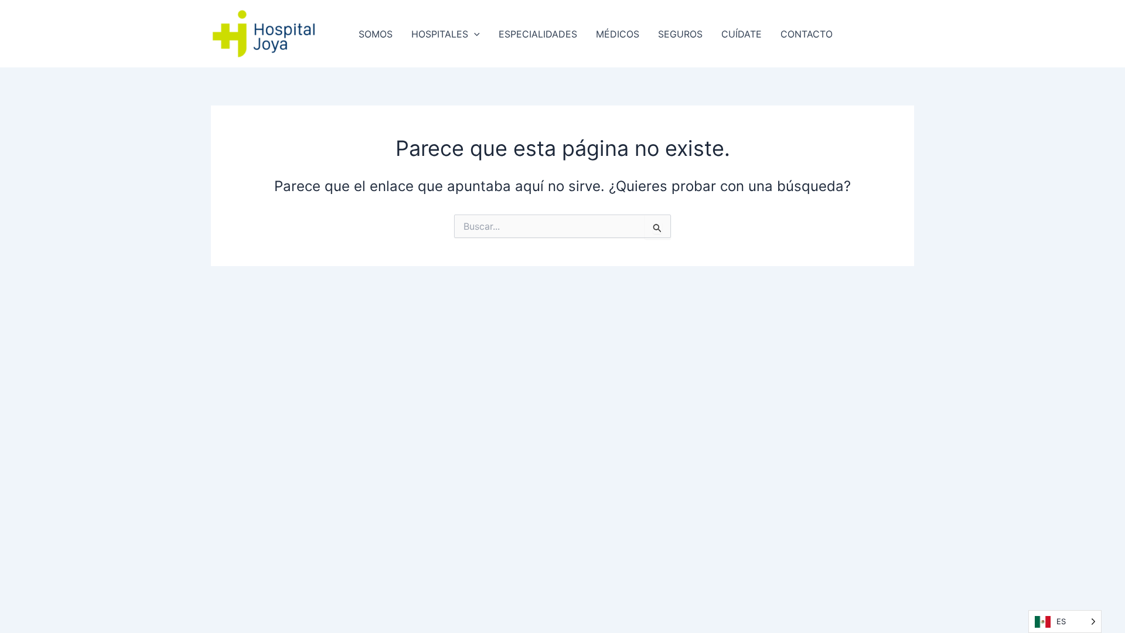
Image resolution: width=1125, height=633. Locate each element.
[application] (474, 34)
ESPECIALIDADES (538, 34)
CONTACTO (806, 34)
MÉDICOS (617, 34)
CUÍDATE (741, 34)
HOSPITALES (439, 34)
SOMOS (376, 34)
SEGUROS (680, 34)
